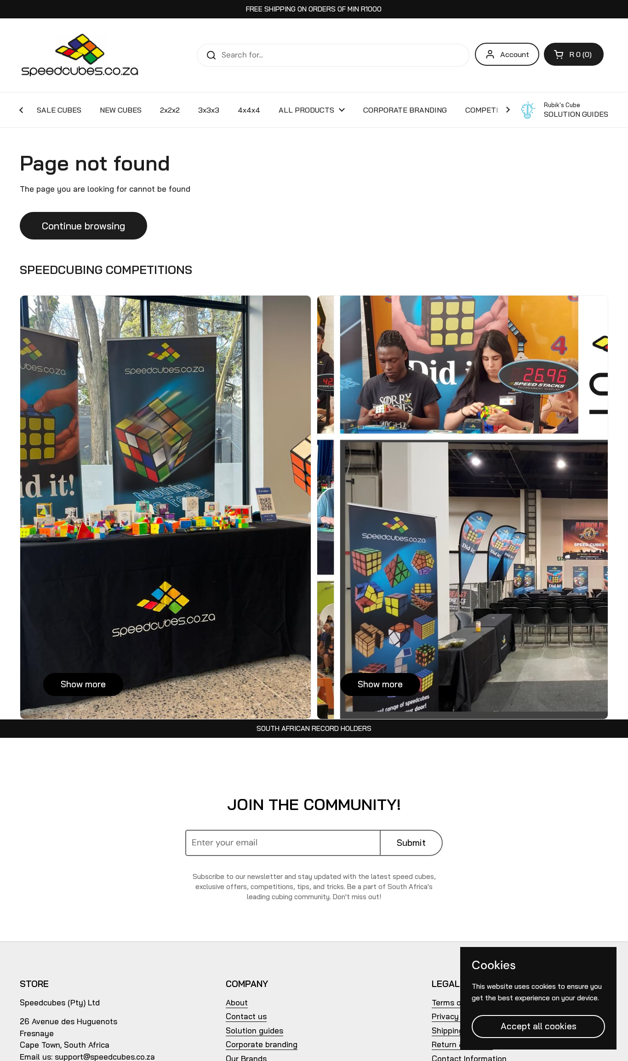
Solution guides (254, 1030)
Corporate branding (261, 1044)
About (237, 1002)
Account (514, 54)
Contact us (246, 1016)
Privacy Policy (458, 1016)
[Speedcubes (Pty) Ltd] (80, 55)
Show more (83, 684)
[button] (574, 54)
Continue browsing (83, 226)
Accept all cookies (539, 1026)
